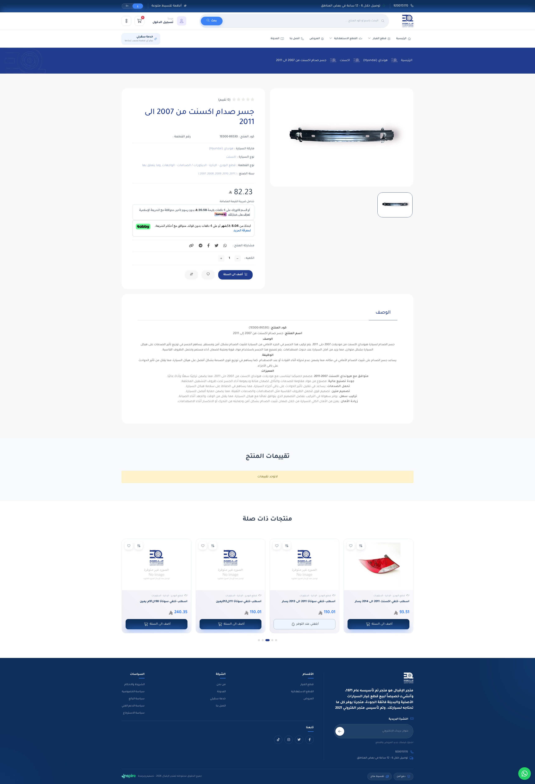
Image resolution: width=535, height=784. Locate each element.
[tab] (383, 315)
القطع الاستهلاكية (346, 38)
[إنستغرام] (288, 739)
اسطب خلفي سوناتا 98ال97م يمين (163, 601)
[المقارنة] (126, 21)
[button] (169, 21)
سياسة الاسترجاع (134, 713)
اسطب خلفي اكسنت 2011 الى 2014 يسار (382, 601)
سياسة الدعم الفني (133, 706)
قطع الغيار (307, 684)
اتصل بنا (295, 38)
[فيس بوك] (309, 739)
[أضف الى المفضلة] (351, 546)
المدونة (221, 691)
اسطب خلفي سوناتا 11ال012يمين (238, 601)
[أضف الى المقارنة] (361, 546)
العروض (315, 38)
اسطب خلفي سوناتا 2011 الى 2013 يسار (308, 601)
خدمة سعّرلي (218, 698)
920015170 (401, 6)
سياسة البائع (137, 698)
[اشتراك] (339, 731)
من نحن (221, 684)
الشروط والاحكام (134, 684)
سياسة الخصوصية (133, 691)
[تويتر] (299, 739)
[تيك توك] (278, 739)
